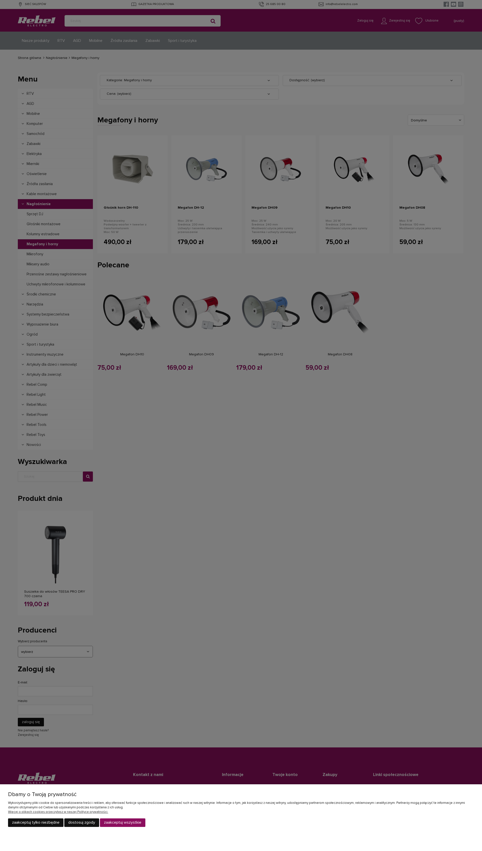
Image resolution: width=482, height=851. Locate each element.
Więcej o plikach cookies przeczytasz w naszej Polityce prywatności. (58, 812)
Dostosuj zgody (81, 822)
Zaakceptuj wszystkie (122, 822)
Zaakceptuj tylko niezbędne (35, 822)
